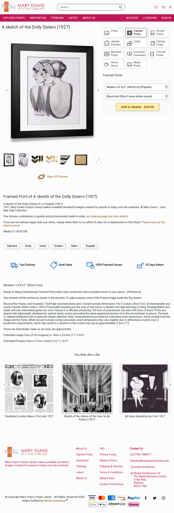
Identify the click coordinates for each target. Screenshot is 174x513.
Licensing (150, 18)
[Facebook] (146, 499)
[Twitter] (154, 499)
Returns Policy (108, 460)
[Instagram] (163, 499)
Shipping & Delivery (111, 466)
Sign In (166, 18)
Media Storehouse (55, 500)
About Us (89, 18)
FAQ (102, 448)
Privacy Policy (108, 454)
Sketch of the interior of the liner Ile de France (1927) (87, 418)
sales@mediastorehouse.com (151, 460)
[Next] (98, 90)
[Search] (121, 7)
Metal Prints (107, 478)
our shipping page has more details (107, 216)
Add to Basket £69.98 (137, 107)
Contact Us (136, 448)
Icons (42, 245)
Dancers (12, 245)
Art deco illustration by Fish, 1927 (145, 416)
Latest (73, 18)
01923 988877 (142, 454)
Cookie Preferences (112, 484)
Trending (57, 18)
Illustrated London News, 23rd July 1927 (29, 416)
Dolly (28, 245)
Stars (74, 245)
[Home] (23, 11)
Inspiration (38, 18)
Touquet (90, 245)
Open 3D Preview (57, 176)
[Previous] (6, 90)
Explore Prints (14, 18)
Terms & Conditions (111, 472)
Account (132, 18)
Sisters (58, 245)
